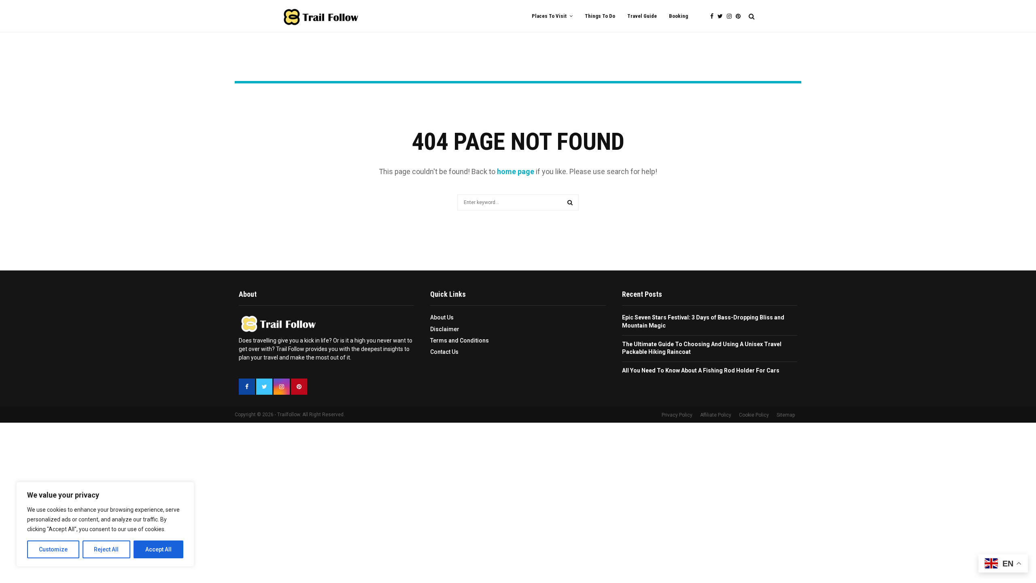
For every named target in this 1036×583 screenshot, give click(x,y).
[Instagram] (731, 16)
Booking (678, 16)
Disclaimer (444, 329)
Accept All (158, 549)
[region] (105, 524)
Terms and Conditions (459, 340)
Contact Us (444, 352)
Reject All (106, 549)
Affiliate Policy (715, 415)
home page (515, 171)
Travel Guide (642, 16)
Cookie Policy (754, 415)
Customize (53, 549)
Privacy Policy (677, 415)
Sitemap (786, 415)
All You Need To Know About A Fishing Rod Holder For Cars (700, 370)
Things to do (600, 16)
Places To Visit (549, 16)
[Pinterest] (740, 16)
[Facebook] (714, 16)
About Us (442, 317)
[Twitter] (722, 16)
